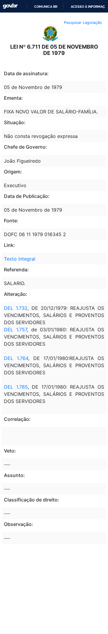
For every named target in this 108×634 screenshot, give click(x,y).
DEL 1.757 (15, 330)
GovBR (10, 6)
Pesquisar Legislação (83, 22)
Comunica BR (45, 6)
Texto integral (19, 259)
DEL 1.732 (16, 308)
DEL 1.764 (16, 358)
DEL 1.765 (16, 387)
